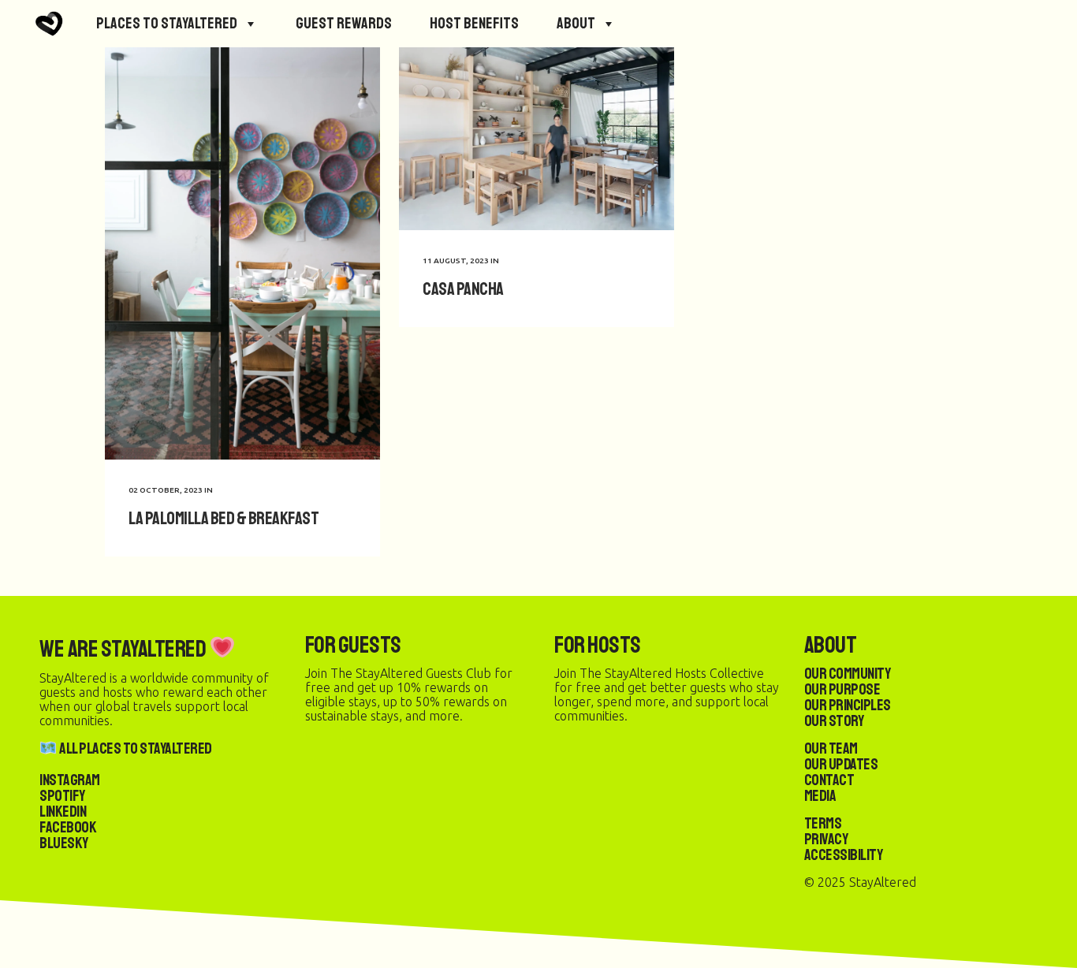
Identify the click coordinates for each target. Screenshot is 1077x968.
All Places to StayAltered (135, 748)
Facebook (67, 827)
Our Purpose (842, 689)
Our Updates (841, 764)
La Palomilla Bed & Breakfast (224, 518)
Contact (829, 780)
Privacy (826, 839)
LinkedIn (62, 811)
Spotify (62, 796)
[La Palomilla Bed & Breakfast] (242, 253)
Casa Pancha (463, 288)
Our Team (831, 748)
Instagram (69, 780)
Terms (823, 823)
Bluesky (63, 843)
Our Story (834, 721)
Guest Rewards (344, 23)
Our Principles (847, 705)
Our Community (847, 673)
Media (820, 796)
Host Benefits (474, 23)
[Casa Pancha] (536, 138)
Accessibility (843, 855)
